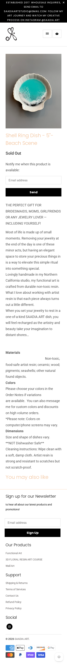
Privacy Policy (14, 608)
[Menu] (47, 34)
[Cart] (56, 34)
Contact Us (12, 595)
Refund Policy (13, 602)
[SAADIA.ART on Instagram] (9, 627)
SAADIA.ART (22, 638)
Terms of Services (16, 589)
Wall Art (10, 565)
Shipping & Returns (17, 583)
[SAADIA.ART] (20, 35)
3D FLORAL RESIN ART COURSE (24, 559)
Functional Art (14, 553)
